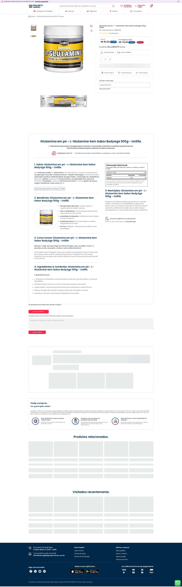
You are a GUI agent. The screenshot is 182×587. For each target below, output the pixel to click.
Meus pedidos (120, 551)
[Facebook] (31, 571)
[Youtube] (40, 571)
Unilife (62, 189)
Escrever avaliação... (39, 311)
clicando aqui (131, 221)
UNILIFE (118, 30)
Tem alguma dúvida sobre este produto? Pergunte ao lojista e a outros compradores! (51, 316)
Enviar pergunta (37, 332)
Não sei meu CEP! (105, 89)
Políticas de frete (122, 559)
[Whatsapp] (44, 571)
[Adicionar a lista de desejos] (91, 26)
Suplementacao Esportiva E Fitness (50, 16)
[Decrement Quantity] (101, 59)
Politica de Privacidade (82, 556)
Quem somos (79, 551)
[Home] (44, 6)
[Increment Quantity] (109, 59)
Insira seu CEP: (105, 85)
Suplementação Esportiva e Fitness (47, 189)
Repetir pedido (121, 556)
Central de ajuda (80, 554)
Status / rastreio (121, 554)
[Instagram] (35, 571)
